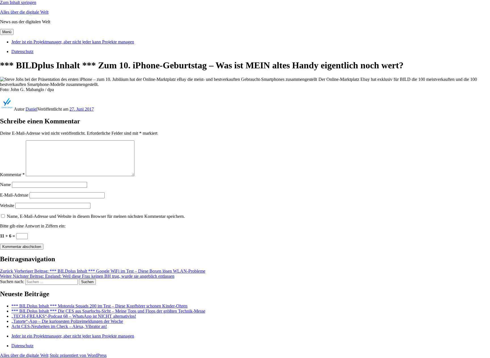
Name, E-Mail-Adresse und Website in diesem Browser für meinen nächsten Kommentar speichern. (96, 216)
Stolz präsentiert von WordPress (78, 355)
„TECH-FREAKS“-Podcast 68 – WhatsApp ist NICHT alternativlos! (73, 316)
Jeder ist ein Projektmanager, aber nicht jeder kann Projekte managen (72, 41)
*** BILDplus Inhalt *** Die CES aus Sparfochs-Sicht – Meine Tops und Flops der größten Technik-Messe (108, 311)
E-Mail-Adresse (14, 195)
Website (7, 205)
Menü (6, 32)
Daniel (31, 109)
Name (5, 184)
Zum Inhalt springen (18, 2)
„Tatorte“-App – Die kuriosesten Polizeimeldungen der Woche (67, 321)
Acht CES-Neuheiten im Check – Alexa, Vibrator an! (59, 326)
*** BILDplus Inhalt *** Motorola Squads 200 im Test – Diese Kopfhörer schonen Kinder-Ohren (99, 306)
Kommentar (12, 174)
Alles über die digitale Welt (24, 12)
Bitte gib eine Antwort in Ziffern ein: (33, 226)
